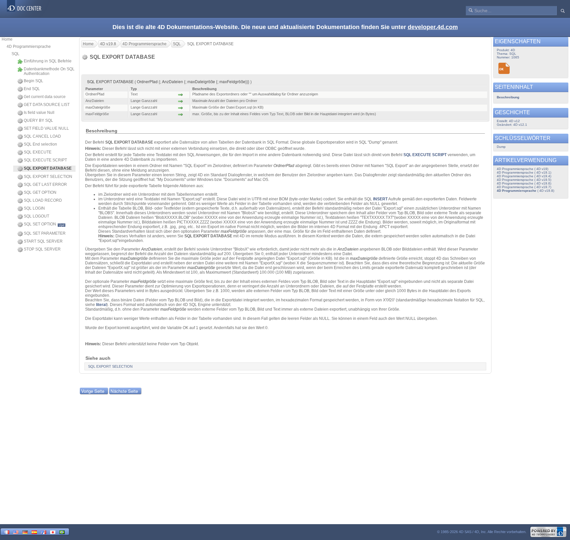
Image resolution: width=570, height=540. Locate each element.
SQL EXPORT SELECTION (48, 176)
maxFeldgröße (234, 231)
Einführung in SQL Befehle (48, 61)
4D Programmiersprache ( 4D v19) (522, 169)
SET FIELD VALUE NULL (46, 128)
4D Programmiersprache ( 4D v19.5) (524, 180)
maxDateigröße (134, 258)
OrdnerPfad (283, 165)
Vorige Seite (92, 391)
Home (7, 39)
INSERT (380, 199)
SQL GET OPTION (40, 192)
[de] (25, 531)
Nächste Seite (124, 391)
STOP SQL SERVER (42, 249)
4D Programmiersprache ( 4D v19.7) (524, 187)
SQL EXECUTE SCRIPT (45, 160)
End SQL (32, 88)
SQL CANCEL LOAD (42, 136)
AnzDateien (151, 249)
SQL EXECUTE (37, 152)
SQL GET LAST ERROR (45, 184)
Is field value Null (39, 112)
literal (101, 304)
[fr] (6, 531)
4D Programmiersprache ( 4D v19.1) (524, 172)
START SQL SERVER (43, 241)
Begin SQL (33, 81)
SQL (15, 53)
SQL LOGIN (34, 208)
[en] (15, 531)
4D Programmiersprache (29, 46)
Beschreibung (508, 97)
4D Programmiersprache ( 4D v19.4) (524, 176)
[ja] (52, 531)
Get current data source (45, 96)
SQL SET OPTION (44, 224)
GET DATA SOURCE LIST (47, 104)
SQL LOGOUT (36, 216)
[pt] (62, 531)
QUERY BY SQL (38, 120)
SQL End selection (40, 144)
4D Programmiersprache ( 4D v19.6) (524, 183)
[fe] (43, 531)
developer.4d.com (433, 27)
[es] (34, 531)
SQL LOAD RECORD (43, 200)
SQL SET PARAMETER (45, 233)
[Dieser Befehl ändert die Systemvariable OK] (504, 68)
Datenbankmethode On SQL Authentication (49, 71)
